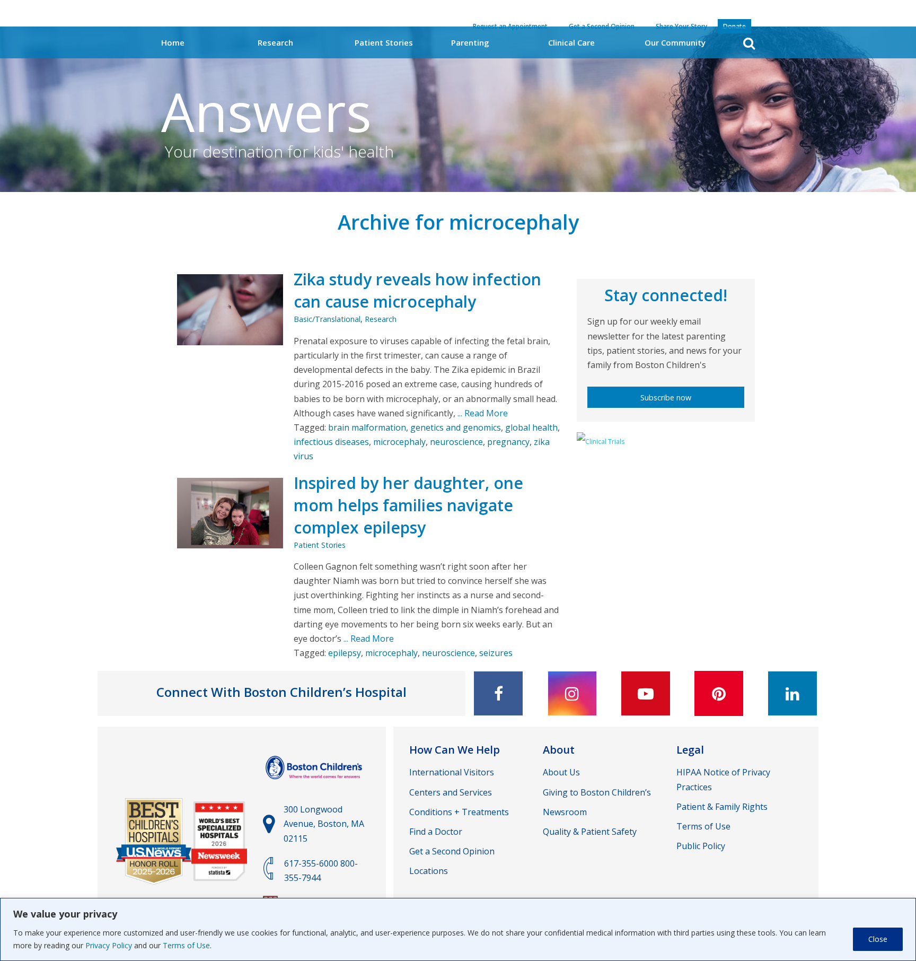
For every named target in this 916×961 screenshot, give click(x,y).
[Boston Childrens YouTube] (645, 693)
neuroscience (456, 442)
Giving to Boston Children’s (597, 792)
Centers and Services (450, 792)
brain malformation (367, 427)
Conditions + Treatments (459, 812)
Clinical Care (571, 42)
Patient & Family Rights (722, 807)
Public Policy (700, 846)
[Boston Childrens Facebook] (498, 693)
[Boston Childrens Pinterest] (718, 693)
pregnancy (508, 442)
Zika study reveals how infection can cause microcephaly (417, 290)
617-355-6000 (311, 863)
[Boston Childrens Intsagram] (572, 693)
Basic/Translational (327, 319)
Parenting (470, 42)
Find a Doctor (435, 831)
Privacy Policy (108, 945)
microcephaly (399, 442)
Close (877, 939)
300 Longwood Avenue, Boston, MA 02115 (324, 823)
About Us (561, 772)
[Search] (749, 43)
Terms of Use (186, 945)
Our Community (675, 42)
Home (172, 42)
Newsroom (565, 812)
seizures (496, 653)
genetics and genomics (455, 427)
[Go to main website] (315, 784)
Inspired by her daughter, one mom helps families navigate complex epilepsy (408, 505)
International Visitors (451, 772)
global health (531, 427)
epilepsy (344, 653)
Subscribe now (665, 397)
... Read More (481, 413)
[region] (458, 929)
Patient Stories (384, 42)
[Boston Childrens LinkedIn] (792, 693)
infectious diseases (331, 442)
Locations (428, 871)
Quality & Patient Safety (590, 831)
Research (275, 42)
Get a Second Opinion (452, 851)
